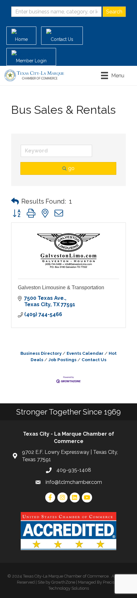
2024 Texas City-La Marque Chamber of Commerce (60, 576)
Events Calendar (85, 353)
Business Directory (40, 353)
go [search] (71, 168)
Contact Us (94, 359)
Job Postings (62, 359)
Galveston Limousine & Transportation (61, 287)
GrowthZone (63, 582)
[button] (15, 201)
